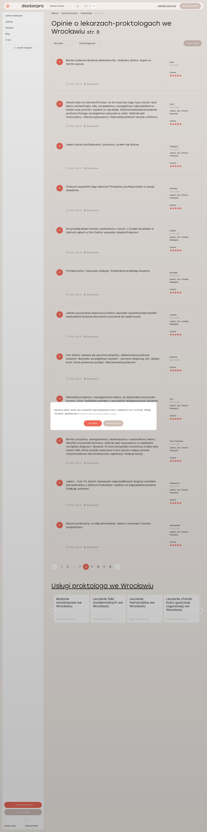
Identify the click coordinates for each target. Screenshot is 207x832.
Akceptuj (93, 423)
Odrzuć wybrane (113, 423)
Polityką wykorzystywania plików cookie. (98, 414)
